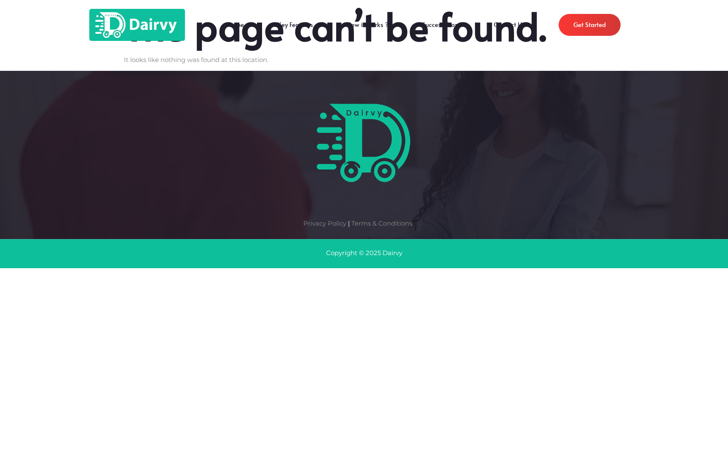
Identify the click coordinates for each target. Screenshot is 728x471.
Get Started (589, 24)
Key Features (295, 26)
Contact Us (509, 26)
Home (235, 26)
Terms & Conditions (381, 223)
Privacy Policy (324, 223)
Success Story (441, 26)
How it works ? (367, 26)
